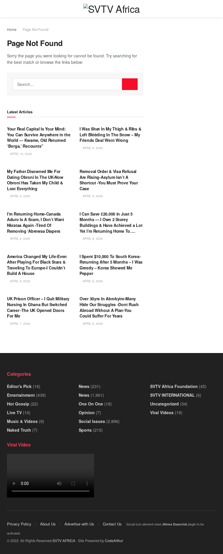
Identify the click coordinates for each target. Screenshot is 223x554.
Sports (85, 430)
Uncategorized (164, 404)
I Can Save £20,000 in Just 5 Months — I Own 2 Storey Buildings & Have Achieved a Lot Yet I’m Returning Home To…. (111, 222)
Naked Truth (19, 430)
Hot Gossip (18, 404)
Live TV (14, 412)
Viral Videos (162, 412)
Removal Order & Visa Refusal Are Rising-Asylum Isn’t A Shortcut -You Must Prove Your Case (109, 179)
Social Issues (92, 421)
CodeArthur (114, 540)
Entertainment (21, 395)
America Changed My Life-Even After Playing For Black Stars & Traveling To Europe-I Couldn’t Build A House (37, 264)
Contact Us (112, 524)
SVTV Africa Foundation (174, 386)
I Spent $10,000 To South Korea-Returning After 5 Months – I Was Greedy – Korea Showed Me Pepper (111, 264)
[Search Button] (130, 84)
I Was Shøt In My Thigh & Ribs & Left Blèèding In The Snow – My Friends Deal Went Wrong (110, 134)
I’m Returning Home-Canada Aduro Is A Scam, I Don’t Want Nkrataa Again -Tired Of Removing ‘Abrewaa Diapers (35, 222)
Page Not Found (35, 29)
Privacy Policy (19, 524)
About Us (48, 524)
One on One (91, 404)
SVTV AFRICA (64, 540)
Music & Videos (22, 421)
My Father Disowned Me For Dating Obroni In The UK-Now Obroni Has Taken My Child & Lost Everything (35, 179)
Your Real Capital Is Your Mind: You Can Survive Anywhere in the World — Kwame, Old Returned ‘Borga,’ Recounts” (38, 137)
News (84, 386)
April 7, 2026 (19, 324)
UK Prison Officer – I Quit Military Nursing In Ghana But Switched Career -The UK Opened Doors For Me (38, 307)
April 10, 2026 (20, 154)
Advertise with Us (79, 524)
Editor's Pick (19, 386)
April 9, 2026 (92, 148)
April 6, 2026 (92, 324)
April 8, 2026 (19, 239)
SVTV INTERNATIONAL (172, 395)
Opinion (87, 412)
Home (12, 29)
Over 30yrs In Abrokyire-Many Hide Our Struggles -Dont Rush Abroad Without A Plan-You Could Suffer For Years (109, 307)
